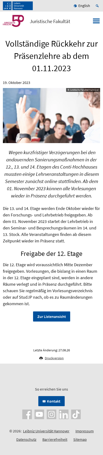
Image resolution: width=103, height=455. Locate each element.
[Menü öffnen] (96, 22)
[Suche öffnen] (98, 5)
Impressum (84, 431)
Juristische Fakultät (50, 21)
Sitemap (80, 439)
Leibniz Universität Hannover (46, 431)
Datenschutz (26, 439)
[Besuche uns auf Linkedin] (64, 413)
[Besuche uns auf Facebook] (27, 413)
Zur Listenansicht (51, 316)
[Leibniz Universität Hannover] (18, 5)
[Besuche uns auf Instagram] (51, 413)
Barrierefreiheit (54, 439)
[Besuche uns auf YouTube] (39, 413)
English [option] (84, 5)
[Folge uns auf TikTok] (76, 413)
